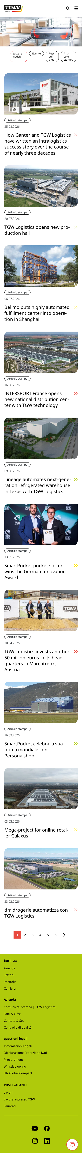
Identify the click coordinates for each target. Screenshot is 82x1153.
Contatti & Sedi (14, 1020)
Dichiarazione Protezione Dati (25, 1053)
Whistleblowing (15, 1066)
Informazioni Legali (18, 1046)
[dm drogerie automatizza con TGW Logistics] (41, 868)
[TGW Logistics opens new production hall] (41, 185)
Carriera (10, 988)
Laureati (10, 1106)
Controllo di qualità (17, 1027)
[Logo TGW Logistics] (13, 8)
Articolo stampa (68, 56)
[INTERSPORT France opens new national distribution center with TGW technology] (41, 352)
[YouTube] (34, 1128)
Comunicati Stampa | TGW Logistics (29, 1007)
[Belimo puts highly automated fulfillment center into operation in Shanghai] (41, 265)
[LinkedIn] (47, 1141)
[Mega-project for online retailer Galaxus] (41, 788)
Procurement (13, 1059)
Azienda (9, 968)
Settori (9, 975)
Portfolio (10, 982)
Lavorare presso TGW (19, 1099)
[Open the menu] (76, 8)
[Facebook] (47, 1128)
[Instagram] (35, 1141)
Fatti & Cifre (12, 1014)
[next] (64, 935)
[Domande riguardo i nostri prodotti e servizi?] (72, 1145)
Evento (36, 53)
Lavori (8, 1092)
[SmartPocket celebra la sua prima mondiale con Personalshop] (41, 702)
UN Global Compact (18, 1073)
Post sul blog (52, 56)
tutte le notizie (17, 55)
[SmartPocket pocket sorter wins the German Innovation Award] (41, 524)
